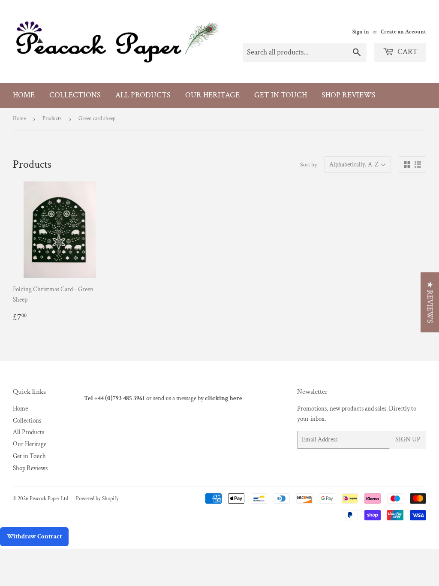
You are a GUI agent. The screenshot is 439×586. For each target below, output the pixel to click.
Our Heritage (212, 95)
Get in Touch (280, 95)
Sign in (360, 31)
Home (24, 95)
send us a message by (197, 398)
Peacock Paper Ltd (49, 498)
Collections (75, 95)
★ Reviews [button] (430, 302)
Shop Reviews (349, 95)
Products (52, 118)
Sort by (308, 165)
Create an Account (403, 31)
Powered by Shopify (97, 498)
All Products (143, 95)
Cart (407, 52)
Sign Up (408, 439)
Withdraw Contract (34, 536)
